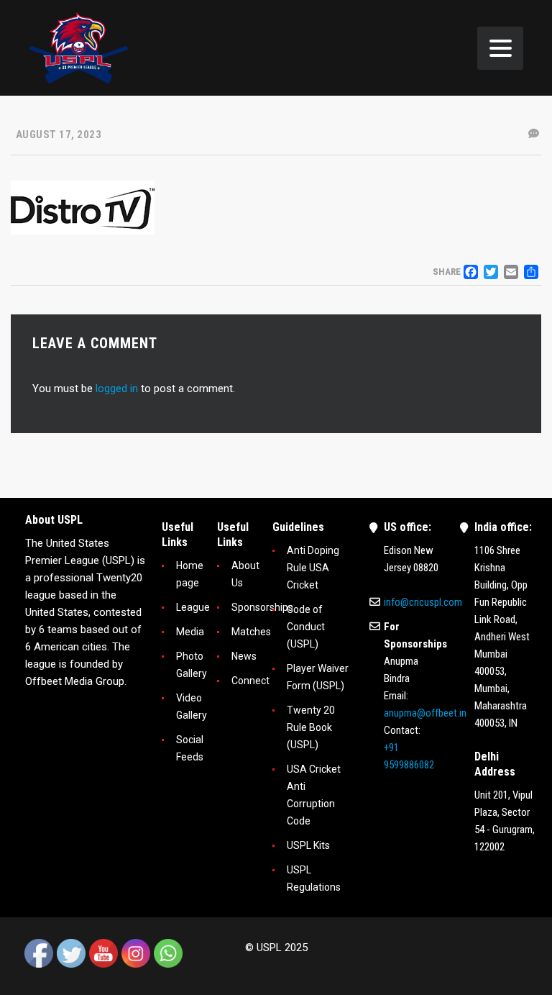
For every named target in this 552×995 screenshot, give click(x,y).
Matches (251, 631)
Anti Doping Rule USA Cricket (313, 568)
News (244, 656)
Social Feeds (189, 748)
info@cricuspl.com (423, 602)
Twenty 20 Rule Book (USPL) (311, 727)
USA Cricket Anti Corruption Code (314, 795)
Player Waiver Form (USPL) (318, 677)
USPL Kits (308, 845)
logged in (117, 388)
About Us (245, 574)
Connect (250, 680)
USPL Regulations (314, 878)
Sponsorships (262, 607)
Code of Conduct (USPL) (306, 627)
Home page (189, 574)
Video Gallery (191, 706)
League (193, 607)
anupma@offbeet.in (425, 713)
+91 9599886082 (409, 756)
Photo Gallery (191, 664)
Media (190, 631)
